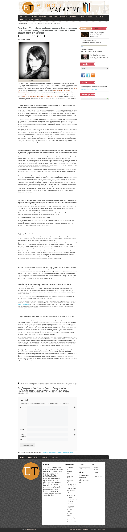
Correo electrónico (23, 435)
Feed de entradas (98, 470)
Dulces (56, 473)
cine (44, 469)
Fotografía (54, 476)
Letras (82, 16)
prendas (53, 487)
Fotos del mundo (71, 492)
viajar (48, 495)
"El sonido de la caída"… (88, 49)
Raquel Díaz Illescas (53, 489)
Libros (56, 480)
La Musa (69, 497)
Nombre (22, 429)
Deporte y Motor (74, 16)
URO (60, 493)
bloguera (41, 92)
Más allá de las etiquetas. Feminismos (50, 384)
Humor (45, 480)
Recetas (40, 23)
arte (55, 468)
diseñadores (46, 473)
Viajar (55, 16)
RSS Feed (93, 75)
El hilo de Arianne (71, 488)
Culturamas (46, 471)
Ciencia (101, 16)
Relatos (52, 491)
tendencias (51, 493)
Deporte (60, 471)
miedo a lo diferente (23, 304)
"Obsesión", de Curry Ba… (97, 33)
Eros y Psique (63, 16)
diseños (52, 473)
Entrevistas (38, 19)
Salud (56, 491)
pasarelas (48, 487)
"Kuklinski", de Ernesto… (97, 55)
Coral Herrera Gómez (26, 383)
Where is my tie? (71, 522)
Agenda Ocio (32, 23)
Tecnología (45, 493)
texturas (57, 493)
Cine (95, 16)
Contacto (44, 457)
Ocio (57, 486)
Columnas (89, 16)
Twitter (88, 75)
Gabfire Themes (101, 529)
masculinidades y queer (67, 384)
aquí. (80, 482)
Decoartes (34, 16)
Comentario (23, 408)
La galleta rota (71, 495)
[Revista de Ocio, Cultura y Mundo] (63, 8)
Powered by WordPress (82, 529)
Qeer (76, 384)
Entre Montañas (71, 490)
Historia (57, 478)
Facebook (83, 75)
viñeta (52, 495)
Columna (55, 469)
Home (20, 16)
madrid (52, 482)
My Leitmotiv (70, 503)
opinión (61, 486)
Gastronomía (42, 16)
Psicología (46, 489)
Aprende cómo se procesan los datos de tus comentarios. (57, 452)
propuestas (58, 487)
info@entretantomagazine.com (89, 89)
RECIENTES (84, 29)
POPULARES (97, 29)
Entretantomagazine (32, 529)
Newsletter (55, 457)
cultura (61, 469)
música (46, 486)
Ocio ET (27, 16)
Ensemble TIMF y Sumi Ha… (89, 40)
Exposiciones (47, 476)
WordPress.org (98, 476)
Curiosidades (54, 471)
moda (56, 484)
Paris (44, 487)
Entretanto (57, 23)
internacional (51, 480)
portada (54, 36)
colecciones (49, 469)
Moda (50, 16)
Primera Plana (23, 19)
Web (21, 439)
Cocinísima (70, 467)
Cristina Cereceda (38, 383)
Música (31, 19)
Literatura (46, 482)
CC (41, 36)
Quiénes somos (32, 457)
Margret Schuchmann (52, 483)
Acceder (96, 467)
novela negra (52, 486)
